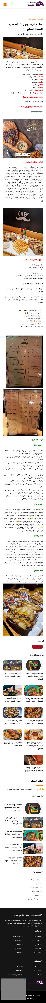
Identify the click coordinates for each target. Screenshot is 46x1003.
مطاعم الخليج (19, 948)
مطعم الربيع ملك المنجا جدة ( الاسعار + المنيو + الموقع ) (34, 676)
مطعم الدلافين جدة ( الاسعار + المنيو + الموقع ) (13, 722)
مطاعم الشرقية (19, 940)
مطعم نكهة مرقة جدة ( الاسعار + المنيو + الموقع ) (13, 700)
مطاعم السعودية (18, 936)
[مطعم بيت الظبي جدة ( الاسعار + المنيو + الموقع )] (33, 861)
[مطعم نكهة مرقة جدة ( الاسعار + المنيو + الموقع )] (33, 848)
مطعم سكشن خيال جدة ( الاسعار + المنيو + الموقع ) (13, 675)
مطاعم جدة (37, 647)
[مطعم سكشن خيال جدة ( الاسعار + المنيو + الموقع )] (33, 822)
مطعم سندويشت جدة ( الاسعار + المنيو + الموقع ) (34, 769)
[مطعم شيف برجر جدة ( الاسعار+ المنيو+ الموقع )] (23, 48)
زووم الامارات (38, 948)
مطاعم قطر (20, 952)
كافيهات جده (38, 952)
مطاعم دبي (38, 944)
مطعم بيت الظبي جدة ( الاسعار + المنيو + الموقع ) (34, 722)
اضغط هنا (9, 93)
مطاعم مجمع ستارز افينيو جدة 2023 (13, 744)
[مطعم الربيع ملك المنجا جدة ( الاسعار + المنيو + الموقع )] (33, 808)
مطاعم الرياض (37, 940)
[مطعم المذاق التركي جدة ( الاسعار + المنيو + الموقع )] (33, 835)
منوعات (37, 895)
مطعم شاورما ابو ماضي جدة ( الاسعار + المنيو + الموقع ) (34, 745)
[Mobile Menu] (5, 4)
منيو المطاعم (38, 936)
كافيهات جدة (35, 887)
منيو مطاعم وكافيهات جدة (31, 899)
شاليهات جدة (35, 880)
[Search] (12, 4)
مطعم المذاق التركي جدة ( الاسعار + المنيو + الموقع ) (34, 700)
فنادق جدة (36, 883)
